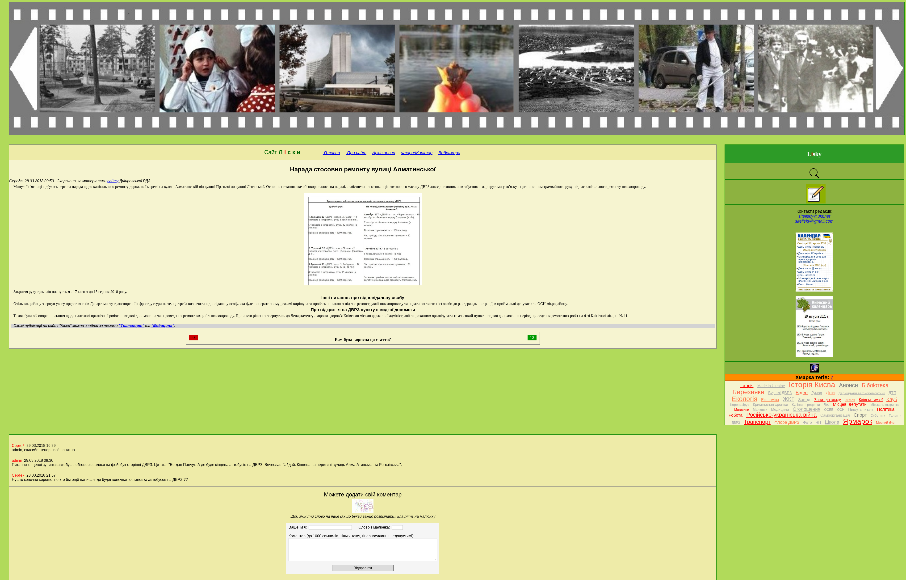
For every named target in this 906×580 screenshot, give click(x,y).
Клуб (891, 399)
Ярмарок (857, 421)
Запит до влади (827, 400)
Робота (735, 415)
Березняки (748, 392)
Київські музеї (871, 400)
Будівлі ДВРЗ (780, 393)
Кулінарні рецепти (806, 404)
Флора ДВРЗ (786, 422)
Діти (830, 392)
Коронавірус (739, 404)
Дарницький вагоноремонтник (862, 393)
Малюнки (760, 409)
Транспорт (757, 422)
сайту (112, 181)
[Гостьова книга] (816, 202)
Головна (331, 152)
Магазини (741, 409)
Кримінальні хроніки (770, 404)
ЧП (818, 422)
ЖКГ (788, 399)
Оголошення (806, 409)
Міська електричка (884, 404)
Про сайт (356, 152)
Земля (850, 400)
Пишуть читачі (860, 409)
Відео (802, 392)
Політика (885, 409)
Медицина (780, 409)
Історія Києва (812, 384)
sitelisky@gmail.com (814, 221)
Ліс (826, 404)
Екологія (744, 398)
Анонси (848, 385)
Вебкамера (449, 152)
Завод (804, 399)
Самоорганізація (835, 415)
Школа (832, 422)
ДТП (892, 393)
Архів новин (383, 152)
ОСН (840, 409)
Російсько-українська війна (781, 414)
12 (532, 337)
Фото (807, 422)
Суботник (878, 415)
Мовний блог (886, 422)
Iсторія (747, 385)
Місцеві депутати (850, 404)
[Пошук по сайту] (814, 178)
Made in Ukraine (771, 386)
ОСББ (828, 409)
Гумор (816, 393)
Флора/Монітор (416, 152)
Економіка (770, 400)
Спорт (860, 415)
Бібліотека (875, 385)
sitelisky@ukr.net (814, 216)
